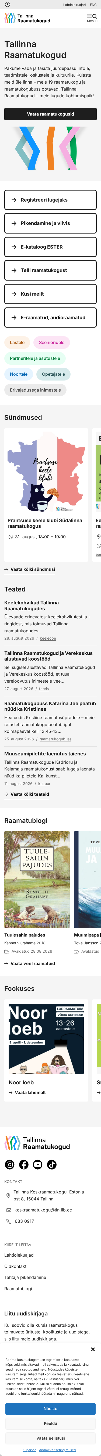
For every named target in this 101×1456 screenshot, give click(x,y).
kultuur (44, 783)
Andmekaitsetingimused (57, 1450)
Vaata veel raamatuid (33, 963)
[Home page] (27, 18)
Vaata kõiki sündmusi (33, 569)
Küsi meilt (32, 294)
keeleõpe (48, 638)
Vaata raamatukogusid (50, 114)
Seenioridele (51, 342)
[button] (93, 1349)
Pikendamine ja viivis (45, 223)
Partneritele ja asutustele (35, 358)
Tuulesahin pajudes (24, 935)
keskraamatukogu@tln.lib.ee (43, 1210)
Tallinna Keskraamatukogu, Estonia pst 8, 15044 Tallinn (48, 1195)
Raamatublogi (18, 1288)
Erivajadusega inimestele (35, 390)
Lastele (17, 342)
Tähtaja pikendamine (25, 1277)
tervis (44, 688)
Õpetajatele (53, 374)
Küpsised (29, 1450)
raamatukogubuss (55, 739)
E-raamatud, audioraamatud (53, 317)
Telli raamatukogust (44, 270)
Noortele (18, 374)
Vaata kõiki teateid (30, 794)
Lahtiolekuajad (74, 5)
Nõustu (50, 1408)
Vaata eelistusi (50, 1438)
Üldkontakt (15, 1266)
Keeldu (50, 1423)
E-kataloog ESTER (42, 247)
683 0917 (24, 1221)
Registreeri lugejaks (44, 200)
